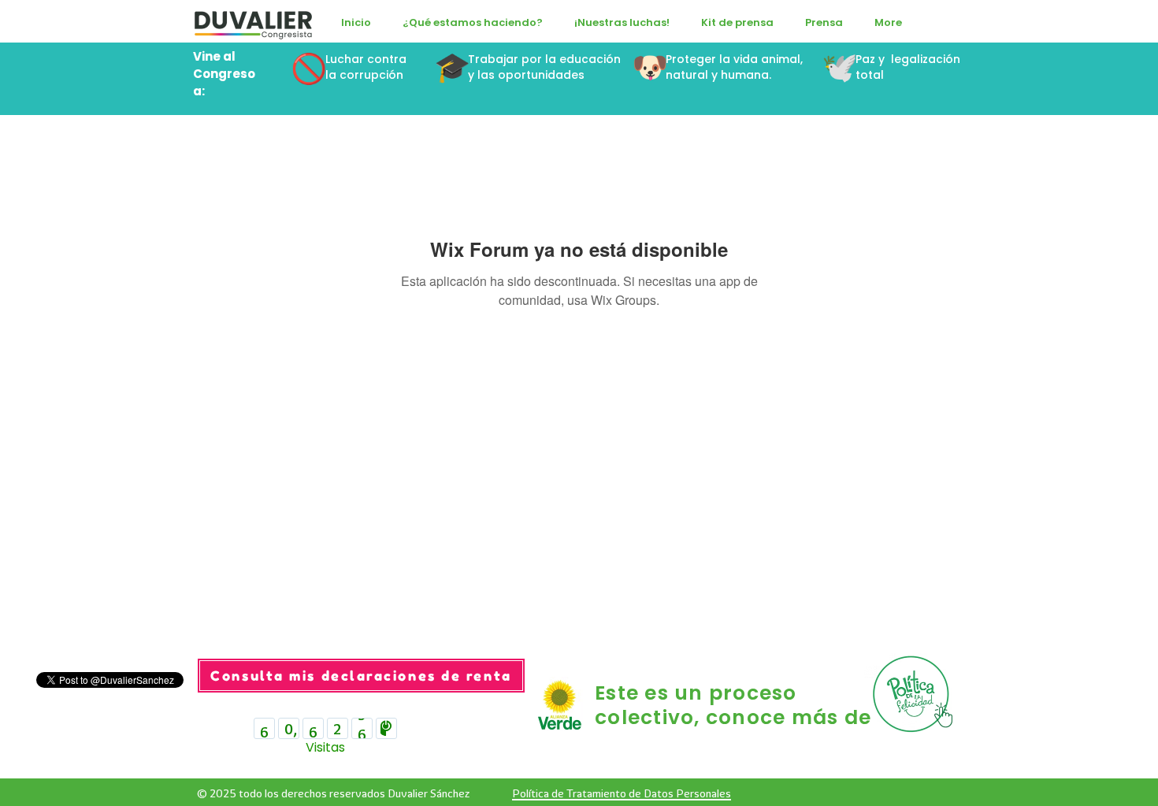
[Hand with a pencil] (914, 694)
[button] (473, 22)
